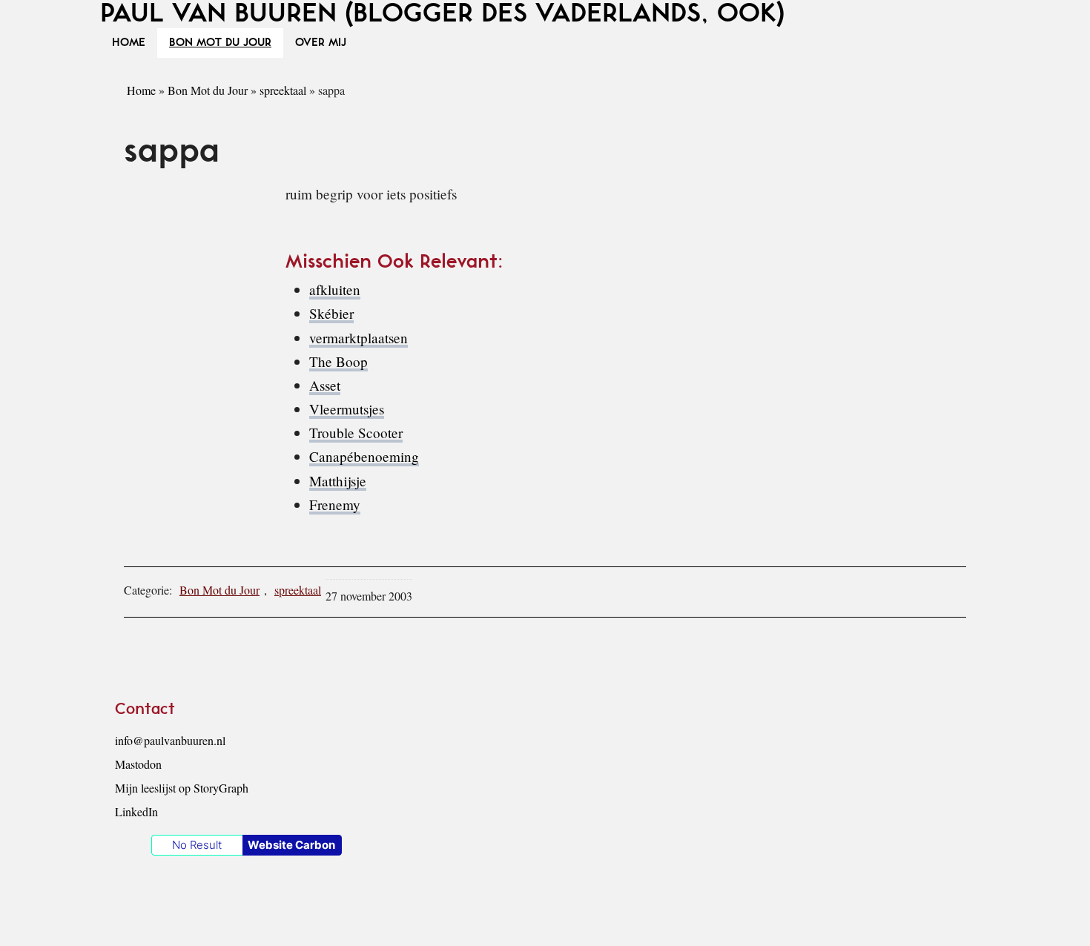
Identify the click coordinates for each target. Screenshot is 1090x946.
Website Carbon (291, 845)
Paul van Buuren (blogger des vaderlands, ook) (442, 13)
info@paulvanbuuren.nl (170, 740)
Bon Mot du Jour (208, 90)
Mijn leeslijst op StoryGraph (181, 788)
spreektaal (283, 90)
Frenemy (334, 504)
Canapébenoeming (364, 456)
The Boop (338, 361)
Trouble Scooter (356, 432)
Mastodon (138, 764)
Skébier (331, 313)
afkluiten (334, 289)
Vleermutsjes (346, 409)
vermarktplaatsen (358, 337)
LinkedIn (136, 811)
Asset (324, 385)
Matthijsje (337, 481)
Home (141, 90)
